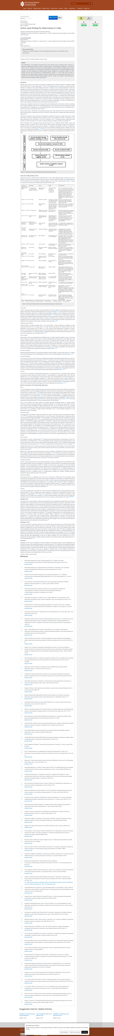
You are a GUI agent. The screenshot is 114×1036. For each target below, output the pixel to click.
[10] (65, 382)
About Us (30, 8)
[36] (38, 428)
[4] (59, 93)
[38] (74, 422)
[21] (46, 359)
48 (57, 478)
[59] (74, 502)
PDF (61, 17)
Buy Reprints (54, 17)
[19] (63, 341)
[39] (49, 426)
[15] (54, 314)
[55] (43, 495)
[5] (69, 120)
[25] (45, 332)
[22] (29, 362)
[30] (66, 396)
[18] (51, 344)
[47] (61, 467)
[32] (67, 398)
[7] (70, 120)
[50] (62, 481)
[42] (74, 443)
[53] (36, 493)
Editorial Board (37, 8)
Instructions (72, 8)
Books (66, 8)
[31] (66, 398)
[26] (72, 353)
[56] (70, 496)
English (23, 18)
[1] (42, 85)
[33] (69, 398)
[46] (26, 466)
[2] (49, 87)
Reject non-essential (75, 1032)
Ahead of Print (45, 8)
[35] (25, 415)
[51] (60, 483)
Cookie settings (63, 1032)
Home (24, 8)
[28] (38, 392)
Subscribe (80, 8)
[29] (61, 393)
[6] (26, 113)
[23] (64, 369)
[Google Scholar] (28, 564)
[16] (57, 320)
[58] (73, 496)
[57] (71, 496)
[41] (38, 440)
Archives (61, 8)
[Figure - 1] (38, 129)
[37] (25, 420)
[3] (58, 93)
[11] (33, 538)
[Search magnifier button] (92, 3)
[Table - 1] (69, 181)
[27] (37, 392)
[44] (21, 457)
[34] (24, 415)
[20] (56, 348)
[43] (30, 448)
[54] (37, 493)
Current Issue (54, 8)
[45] (42, 464)
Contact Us (86, 8)
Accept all (84, 1032)
